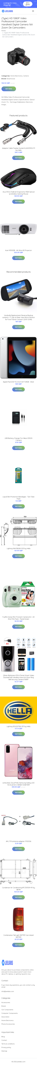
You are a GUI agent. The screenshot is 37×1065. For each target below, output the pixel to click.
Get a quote (28, 3)
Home (3, 31)
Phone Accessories (8, 1024)
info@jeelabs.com (7, 991)
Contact (4, 1040)
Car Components (7, 1010)
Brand (3, 1006)
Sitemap (4, 1051)
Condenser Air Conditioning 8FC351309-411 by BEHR (18, 889)
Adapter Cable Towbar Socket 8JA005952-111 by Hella (18, 149)
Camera (26, 76)
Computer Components (9, 1013)
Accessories (5, 1002)
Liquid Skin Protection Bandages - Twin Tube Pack (18, 498)
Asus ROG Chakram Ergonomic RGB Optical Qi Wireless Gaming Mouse (18, 193)
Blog (3, 1037)
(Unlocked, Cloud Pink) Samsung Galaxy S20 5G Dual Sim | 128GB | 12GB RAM (18, 784)
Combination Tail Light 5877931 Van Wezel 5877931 (18, 936)
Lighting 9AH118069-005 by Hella (18, 548)
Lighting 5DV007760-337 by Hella (18, 726)
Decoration (5, 1017)
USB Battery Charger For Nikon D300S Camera (18, 439)
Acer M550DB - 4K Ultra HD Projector (18, 250)
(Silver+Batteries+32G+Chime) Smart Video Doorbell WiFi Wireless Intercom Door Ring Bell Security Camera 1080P (18, 677)
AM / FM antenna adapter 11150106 (18, 841)
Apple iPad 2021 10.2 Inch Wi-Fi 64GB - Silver (18, 382)
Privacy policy (6, 1047)
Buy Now (9, 89)
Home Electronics (16, 76)
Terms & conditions (8, 1044)
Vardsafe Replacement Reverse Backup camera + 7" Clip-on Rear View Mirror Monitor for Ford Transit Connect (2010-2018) (18, 317)
